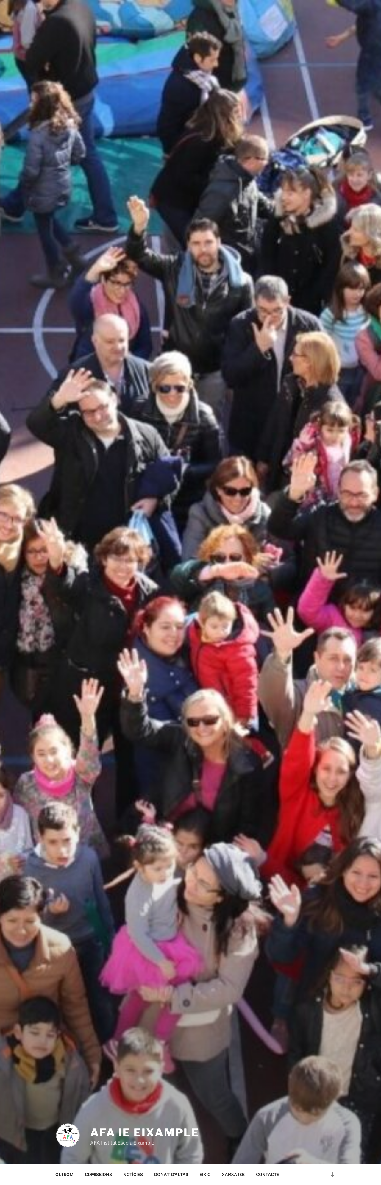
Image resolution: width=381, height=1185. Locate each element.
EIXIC (204, 1174)
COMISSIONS (98, 1174)
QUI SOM (64, 1174)
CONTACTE (267, 1174)
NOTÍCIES (133, 1174)
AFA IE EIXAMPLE (144, 1132)
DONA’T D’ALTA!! (171, 1174)
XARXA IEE (233, 1174)
